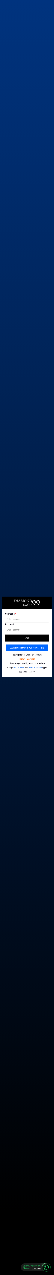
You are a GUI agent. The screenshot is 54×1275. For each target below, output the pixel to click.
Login (27, 638)
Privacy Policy (19, 668)
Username (10, 614)
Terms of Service (35, 668)
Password (10, 624)
